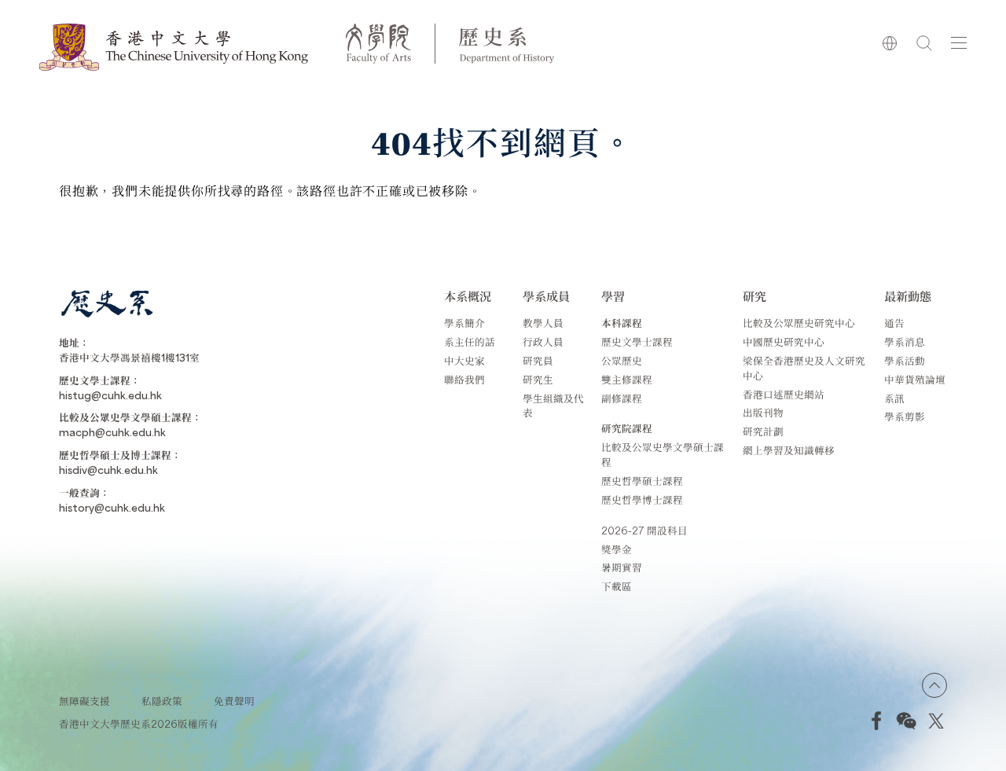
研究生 (538, 379)
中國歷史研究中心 (783, 341)
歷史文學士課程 (637, 341)
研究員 (538, 360)
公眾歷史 (621, 360)
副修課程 (621, 398)
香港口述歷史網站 (783, 394)
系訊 (894, 398)
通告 (894, 322)
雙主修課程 (626, 379)
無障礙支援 (84, 700)
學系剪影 (904, 416)
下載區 (616, 586)
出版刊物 (763, 412)
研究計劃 (763, 431)
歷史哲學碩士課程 (642, 480)
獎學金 (616, 549)
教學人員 (543, 322)
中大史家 (464, 360)
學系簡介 (464, 322)
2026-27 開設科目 (644, 530)
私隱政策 (161, 700)
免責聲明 (234, 700)
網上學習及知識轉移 (789, 450)
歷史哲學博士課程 (642, 499)
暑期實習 (621, 567)
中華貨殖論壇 (914, 379)
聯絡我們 (464, 379)
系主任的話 (469, 341)
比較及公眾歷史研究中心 (799, 322)
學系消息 (904, 341)
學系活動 (904, 360)
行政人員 (543, 341)
